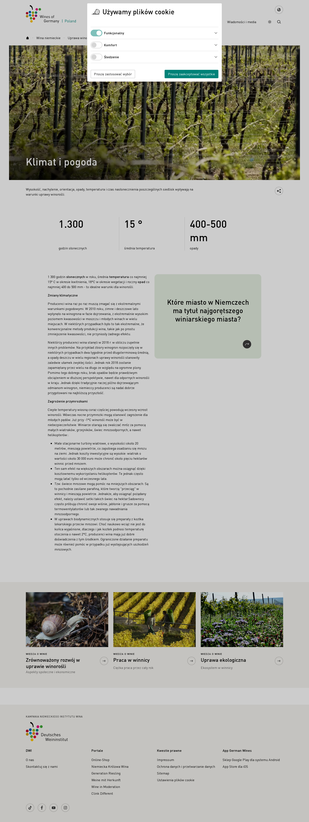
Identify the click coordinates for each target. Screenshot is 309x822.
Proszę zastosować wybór (113, 74)
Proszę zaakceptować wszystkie (191, 74)
